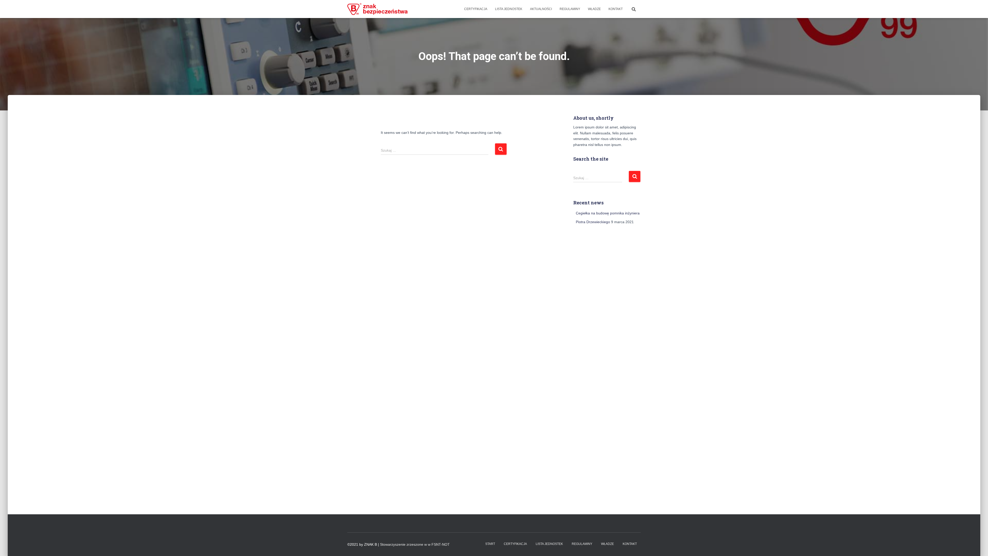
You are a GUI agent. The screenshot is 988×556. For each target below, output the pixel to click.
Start (490, 544)
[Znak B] (377, 9)
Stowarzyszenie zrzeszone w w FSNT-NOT (415, 544)
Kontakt (615, 9)
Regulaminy (570, 9)
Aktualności (541, 9)
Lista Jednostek (508, 9)
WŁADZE (594, 9)
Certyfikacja (475, 9)
